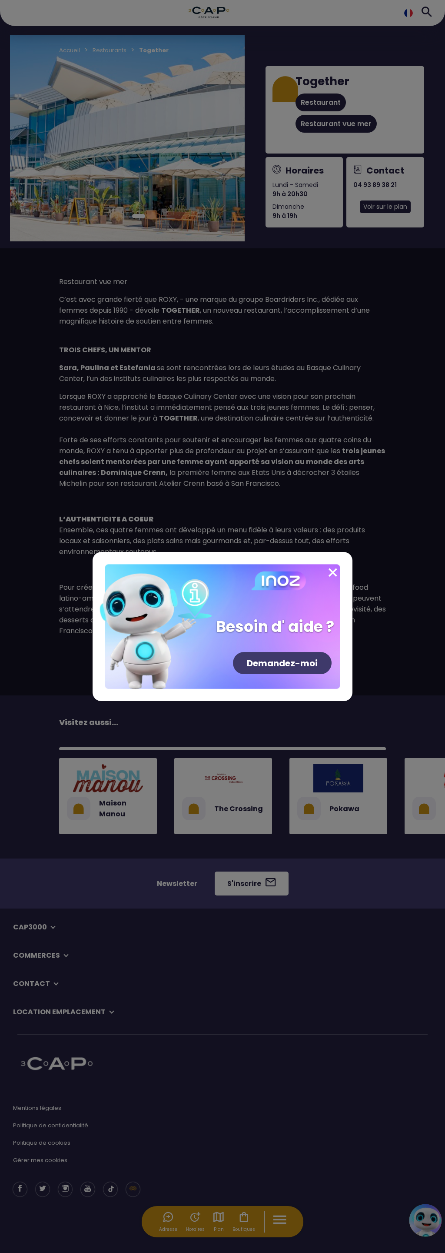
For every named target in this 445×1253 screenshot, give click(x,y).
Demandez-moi (282, 663)
